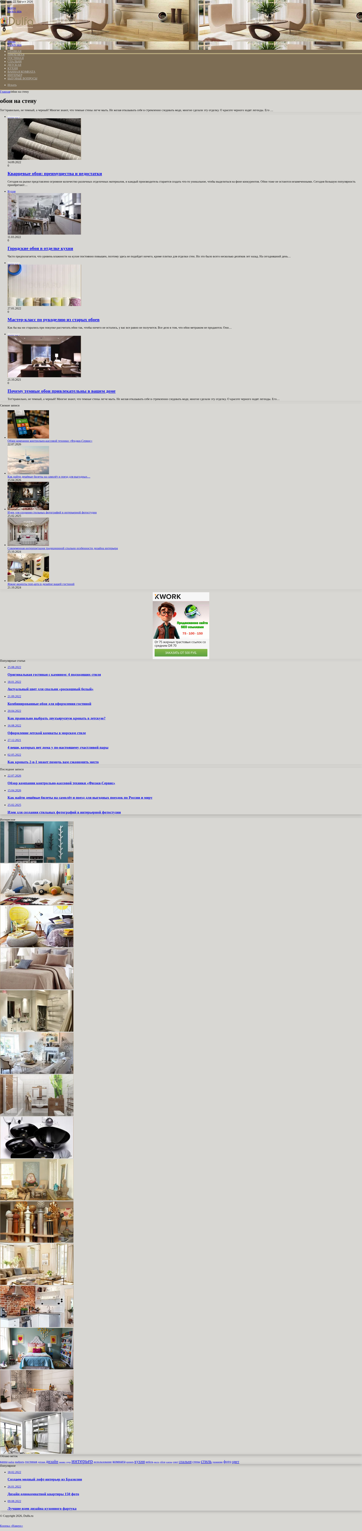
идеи (68, 1462)
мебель (149, 1461)
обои (162, 1462)
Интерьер (15, 75)
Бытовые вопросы (22, 78)
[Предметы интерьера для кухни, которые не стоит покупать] (37, 1157)
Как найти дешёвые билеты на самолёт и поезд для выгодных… (49, 476)
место (156, 1462)
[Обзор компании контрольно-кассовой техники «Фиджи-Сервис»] (28, 437)
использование (103, 1461)
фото (227, 1461)
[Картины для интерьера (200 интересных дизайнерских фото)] (37, 1199)
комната (119, 1461)
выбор (11, 1462)
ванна (4, 1461)
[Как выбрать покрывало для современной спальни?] (37, 988)
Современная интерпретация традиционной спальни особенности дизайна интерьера (63, 548)
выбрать (19, 1462)
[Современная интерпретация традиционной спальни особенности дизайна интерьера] (28, 544)
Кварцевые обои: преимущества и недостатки (55, 173)
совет (175, 1462)
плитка (169, 1462)
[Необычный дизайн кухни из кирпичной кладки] (37, 1326)
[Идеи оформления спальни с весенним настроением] (37, 946)
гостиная (31, 1462)
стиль (206, 1461)
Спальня (15, 61)
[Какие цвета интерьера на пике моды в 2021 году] (37, 1283)
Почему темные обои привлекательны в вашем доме (62, 391)
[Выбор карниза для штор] (37, 1241)
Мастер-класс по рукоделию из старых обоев (54, 319)
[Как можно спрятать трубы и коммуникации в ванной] (37, 1030)
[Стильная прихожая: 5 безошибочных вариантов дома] (37, 861)
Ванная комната (21, 71)
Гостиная (16, 58)
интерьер (82, 1461)
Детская (14, 65)
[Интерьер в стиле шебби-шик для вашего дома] (37, 1072)
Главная (5, 91)
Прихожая (16, 54)
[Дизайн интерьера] (16, 35)
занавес (62, 1462)
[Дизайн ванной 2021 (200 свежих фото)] (37, 1115)
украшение (217, 1462)
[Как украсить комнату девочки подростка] (37, 1368)
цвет (235, 1461)
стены (196, 1462)
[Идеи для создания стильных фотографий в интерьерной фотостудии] (28, 509)
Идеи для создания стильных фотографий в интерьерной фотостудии (52, 512)
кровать (130, 1462)
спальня (185, 1461)
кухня (139, 1461)
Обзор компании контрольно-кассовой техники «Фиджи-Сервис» (50, 440)
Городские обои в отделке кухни (40, 248)
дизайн (52, 1461)
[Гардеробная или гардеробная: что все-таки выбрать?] (37, 1452)
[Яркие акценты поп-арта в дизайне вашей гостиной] (28, 580)
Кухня (13, 68)
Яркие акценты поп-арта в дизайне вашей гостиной (41, 584)
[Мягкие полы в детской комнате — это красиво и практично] (37, 904)
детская (41, 1462)
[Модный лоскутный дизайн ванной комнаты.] (37, 1410)
